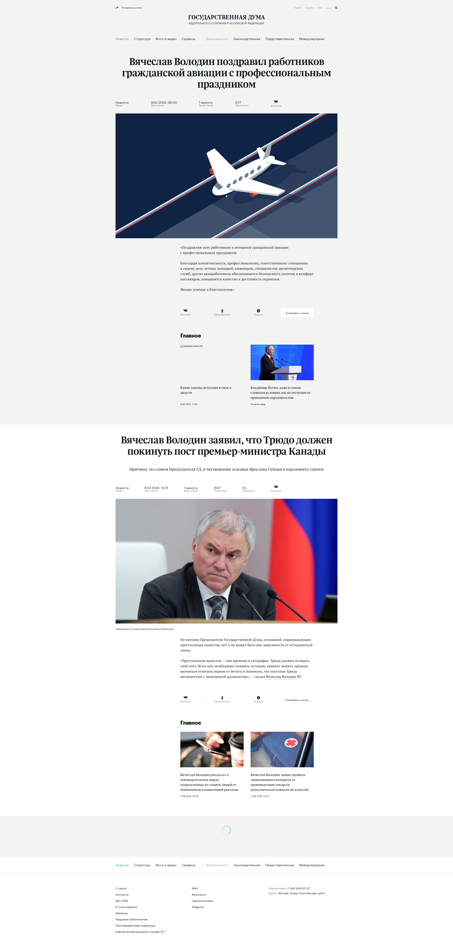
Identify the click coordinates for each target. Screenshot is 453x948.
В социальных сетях (131, 7)
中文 (320, 7)
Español (310, 7)
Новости (122, 102)
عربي (328, 7)
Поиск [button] (336, 7)
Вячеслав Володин (281, 676)
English (298, 7)
